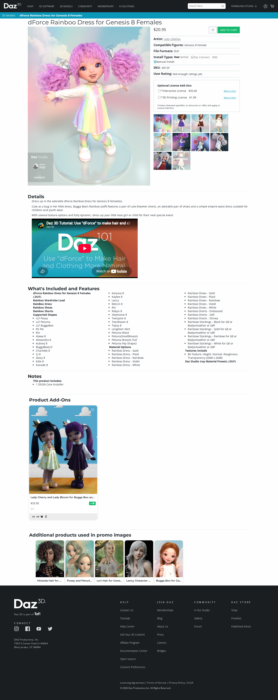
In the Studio (202, 610)
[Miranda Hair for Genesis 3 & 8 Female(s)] (50, 558)
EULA (190, 682)
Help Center (127, 626)
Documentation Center (133, 651)
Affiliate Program (129, 642)
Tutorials (125, 618)
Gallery (198, 618)
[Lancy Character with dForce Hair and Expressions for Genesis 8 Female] (139, 558)
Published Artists (241, 626)
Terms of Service (157, 682)
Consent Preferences (132, 667)
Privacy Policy (177, 682)
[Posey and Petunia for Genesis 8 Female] (79, 558)
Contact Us (126, 610)
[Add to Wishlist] (213, 30)
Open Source (128, 659)
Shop (30, 6)
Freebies (236, 618)
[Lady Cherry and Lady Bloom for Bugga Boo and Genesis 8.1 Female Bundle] (63, 449)
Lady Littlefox (172, 39)
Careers (161, 642)
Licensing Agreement (132, 682)
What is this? (230, 91)
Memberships (106, 6)
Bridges (161, 651)
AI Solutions (126, 6)
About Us (162, 626)
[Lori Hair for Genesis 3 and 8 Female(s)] (109, 558)
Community (85, 6)
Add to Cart (228, 30)
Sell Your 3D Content (132, 634)
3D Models (66, 6)
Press (160, 634)
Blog (159, 618)
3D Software (46, 6)
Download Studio (242, 6)
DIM (214, 57)
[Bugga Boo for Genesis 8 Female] (169, 558)
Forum (198, 626)
